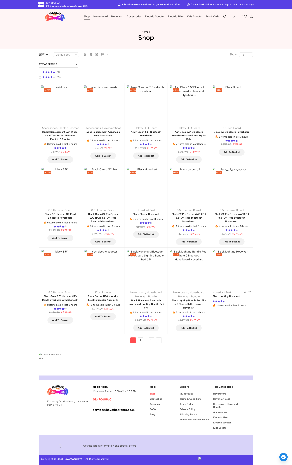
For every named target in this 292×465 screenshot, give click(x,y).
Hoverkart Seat (111, 128)
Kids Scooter (194, 16)
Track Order (213, 16)
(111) (57, 72)
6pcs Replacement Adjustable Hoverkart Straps (103, 133)
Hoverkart (117, 16)
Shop (87, 16)
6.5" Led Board (231, 128)
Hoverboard (100, 16)
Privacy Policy (187, 409)
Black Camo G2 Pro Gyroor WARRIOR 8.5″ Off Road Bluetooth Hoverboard (103, 218)
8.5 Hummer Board (60, 210)
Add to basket (60, 159)
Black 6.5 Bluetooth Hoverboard (232, 131)
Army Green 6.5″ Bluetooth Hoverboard (146, 133)
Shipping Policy (188, 414)
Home (145, 31)
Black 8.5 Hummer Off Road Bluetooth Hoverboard (60, 216)
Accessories (134, 16)
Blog (152, 414)
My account (186, 393)
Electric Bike (176, 16)
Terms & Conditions (191, 398)
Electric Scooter (155, 16)
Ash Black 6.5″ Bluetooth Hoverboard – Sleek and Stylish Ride (189, 135)
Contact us (156, 398)
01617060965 (102, 399)
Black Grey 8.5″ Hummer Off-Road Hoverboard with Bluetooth (60, 298)
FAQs (153, 409)
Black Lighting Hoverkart (226, 296)
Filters (46, 54)
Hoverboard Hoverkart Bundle (225, 406)
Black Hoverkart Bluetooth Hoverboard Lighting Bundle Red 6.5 (146, 304)
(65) (58, 77)
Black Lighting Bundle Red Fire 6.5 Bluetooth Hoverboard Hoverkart (189, 304)
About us (155, 404)
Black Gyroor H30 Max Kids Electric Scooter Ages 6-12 (103, 298)
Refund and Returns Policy (194, 419)
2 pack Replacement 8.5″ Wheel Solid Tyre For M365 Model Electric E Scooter (60, 135)
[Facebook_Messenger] (283, 457)
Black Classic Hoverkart (146, 214)
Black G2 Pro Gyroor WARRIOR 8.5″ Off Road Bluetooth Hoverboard (189, 218)
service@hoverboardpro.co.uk (114, 410)
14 (151, 340)
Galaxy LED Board (146, 128)
